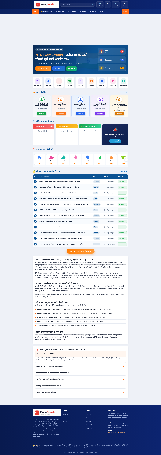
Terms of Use (89, 425)
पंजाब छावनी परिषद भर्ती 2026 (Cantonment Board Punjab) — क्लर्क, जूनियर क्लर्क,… (63, 198)
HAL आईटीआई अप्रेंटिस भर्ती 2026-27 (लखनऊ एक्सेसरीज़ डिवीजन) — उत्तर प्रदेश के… (62, 233)
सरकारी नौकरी (66, 414)
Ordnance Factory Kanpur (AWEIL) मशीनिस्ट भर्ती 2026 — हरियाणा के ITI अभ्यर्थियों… (64, 204)
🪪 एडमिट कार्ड (59, 69)
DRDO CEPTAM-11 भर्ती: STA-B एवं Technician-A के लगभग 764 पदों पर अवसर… (62, 227)
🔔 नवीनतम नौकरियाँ (46, 11)
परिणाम (107, 4)
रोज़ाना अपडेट (116, 4)
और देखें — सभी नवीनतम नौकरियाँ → (80, 251)
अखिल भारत (124, 4)
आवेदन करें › (122, 181)
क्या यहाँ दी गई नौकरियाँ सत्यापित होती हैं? (48, 386)
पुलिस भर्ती (65, 425)
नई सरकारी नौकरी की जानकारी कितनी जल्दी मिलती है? (52, 373)
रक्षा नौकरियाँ (93, 11)
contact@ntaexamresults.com (116, 432)
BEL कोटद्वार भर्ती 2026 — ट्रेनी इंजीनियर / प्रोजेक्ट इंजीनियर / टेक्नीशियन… (59, 187)
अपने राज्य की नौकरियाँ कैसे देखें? (46, 392)
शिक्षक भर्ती (65, 418)
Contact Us (89, 418)
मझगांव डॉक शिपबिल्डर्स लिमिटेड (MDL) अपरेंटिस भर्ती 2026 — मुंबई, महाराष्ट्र (59, 181)
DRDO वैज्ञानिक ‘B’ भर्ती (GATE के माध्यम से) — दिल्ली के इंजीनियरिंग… (58, 210)
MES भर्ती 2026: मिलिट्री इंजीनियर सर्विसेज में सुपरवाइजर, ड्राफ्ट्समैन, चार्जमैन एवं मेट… (62, 215)
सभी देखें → (124, 92)
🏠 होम (35, 11)
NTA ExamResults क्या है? (45, 354)
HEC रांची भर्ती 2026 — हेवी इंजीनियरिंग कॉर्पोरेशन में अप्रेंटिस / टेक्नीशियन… (59, 193)
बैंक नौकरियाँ (83, 11)
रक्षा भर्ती (65, 421)
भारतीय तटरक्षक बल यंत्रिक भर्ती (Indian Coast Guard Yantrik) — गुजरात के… (61, 244)
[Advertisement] (80, 31)
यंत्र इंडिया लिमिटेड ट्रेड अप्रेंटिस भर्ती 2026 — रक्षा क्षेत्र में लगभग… (56, 221)
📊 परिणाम (71, 69)
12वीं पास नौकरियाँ (60, 11)
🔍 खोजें (125, 11)
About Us (88, 414)
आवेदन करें (41, 113)
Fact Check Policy (90, 432)
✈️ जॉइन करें (115, 141)
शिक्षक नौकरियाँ (72, 11)
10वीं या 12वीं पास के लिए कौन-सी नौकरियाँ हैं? (50, 379)
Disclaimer (88, 421)
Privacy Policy (89, 428)
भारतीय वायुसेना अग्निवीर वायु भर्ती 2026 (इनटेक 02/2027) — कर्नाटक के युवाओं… (61, 238)
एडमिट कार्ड (100, 4)
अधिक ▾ (102, 11)
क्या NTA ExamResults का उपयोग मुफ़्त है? (50, 366)
